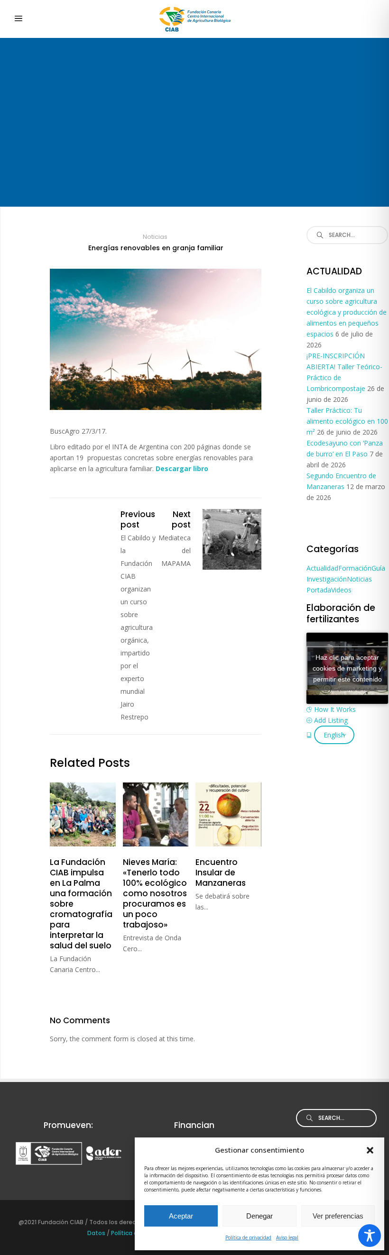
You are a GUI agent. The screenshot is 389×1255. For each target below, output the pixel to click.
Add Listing (331, 720)
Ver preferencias (338, 1216)
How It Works (335, 709)
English (334, 734)
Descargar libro (183, 468)
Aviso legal (287, 1237)
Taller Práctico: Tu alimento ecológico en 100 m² (347, 421)
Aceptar (181, 1216)
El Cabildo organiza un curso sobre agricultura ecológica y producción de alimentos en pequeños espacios (346, 312)
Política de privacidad (248, 1237)
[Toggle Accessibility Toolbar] (369, 1235)
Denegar (259, 1216)
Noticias (155, 236)
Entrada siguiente (232, 539)
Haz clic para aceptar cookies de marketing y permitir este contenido (347, 668)
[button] (370, 1150)
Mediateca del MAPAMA (174, 550)
